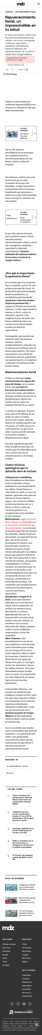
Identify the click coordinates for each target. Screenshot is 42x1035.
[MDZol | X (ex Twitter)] (30, 1004)
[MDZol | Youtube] (24, 1004)
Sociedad (9, 12)
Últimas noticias (9, 944)
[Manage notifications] (36, 1024)
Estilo (4, 958)
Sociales (5, 965)
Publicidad (26, 975)
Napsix (25, 962)
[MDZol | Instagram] (18, 1004)
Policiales (6, 951)
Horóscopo (26, 948)
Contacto (26, 979)
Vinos (4, 962)
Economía (6, 948)
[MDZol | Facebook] (12, 1004)
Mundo (5, 955)
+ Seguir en (21, 69)
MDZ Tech (26, 958)
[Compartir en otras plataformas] (12, 69)
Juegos (25, 955)
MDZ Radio (26, 951)
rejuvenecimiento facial (17, 766)
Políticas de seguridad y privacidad (27, 985)
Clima (24, 944)
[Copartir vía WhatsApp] (7, 69)
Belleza (9, 773)
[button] (38, 4)
